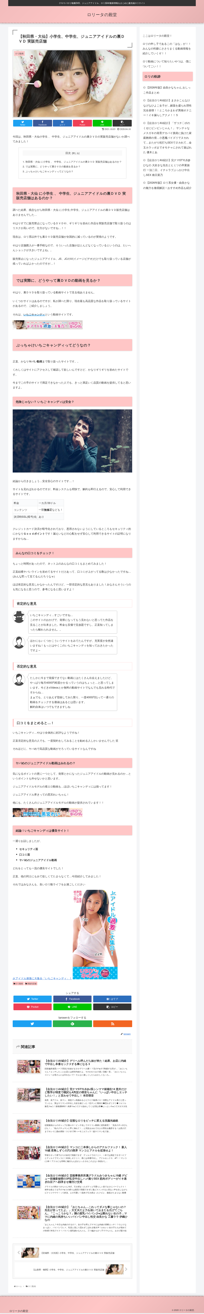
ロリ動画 (19, 983)
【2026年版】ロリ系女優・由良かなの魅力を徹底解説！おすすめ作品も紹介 (167, 185)
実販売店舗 (31, 983)
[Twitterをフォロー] (32, 1023)
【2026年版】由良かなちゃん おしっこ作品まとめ (167, 89)
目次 (68, 153)
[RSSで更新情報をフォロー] (112, 1023)
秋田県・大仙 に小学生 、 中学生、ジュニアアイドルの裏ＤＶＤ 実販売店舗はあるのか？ (74, 161)
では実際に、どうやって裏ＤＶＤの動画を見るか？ (53, 166)
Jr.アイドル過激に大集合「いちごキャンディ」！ (42, 978)
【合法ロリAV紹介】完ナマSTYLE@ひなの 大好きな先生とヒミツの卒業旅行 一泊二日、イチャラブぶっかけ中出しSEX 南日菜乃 (166, 167)
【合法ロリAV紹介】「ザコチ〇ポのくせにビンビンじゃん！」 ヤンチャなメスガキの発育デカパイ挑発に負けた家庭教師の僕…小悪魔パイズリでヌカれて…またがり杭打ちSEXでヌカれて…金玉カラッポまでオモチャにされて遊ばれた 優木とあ (167, 137)
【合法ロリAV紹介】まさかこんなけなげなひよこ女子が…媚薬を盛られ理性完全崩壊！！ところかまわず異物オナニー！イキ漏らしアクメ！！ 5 (167, 107)
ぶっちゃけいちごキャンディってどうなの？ (49, 171)
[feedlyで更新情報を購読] (72, 1023)
